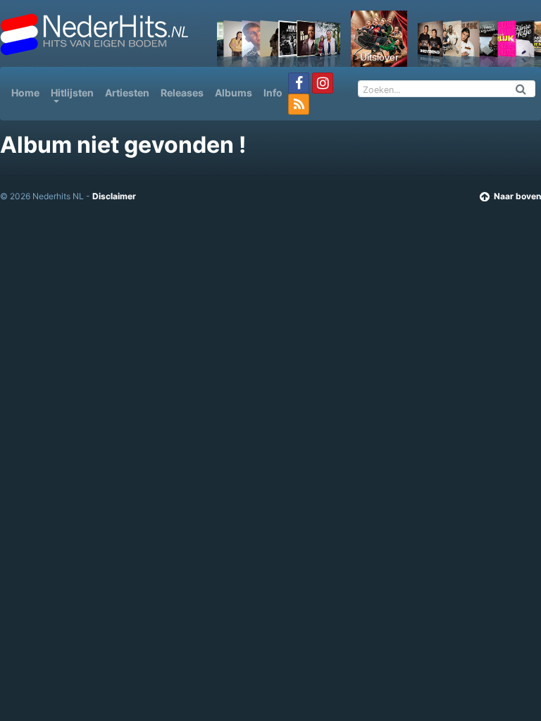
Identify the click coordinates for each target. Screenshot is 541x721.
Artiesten (127, 93)
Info (272, 93)
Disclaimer (114, 196)
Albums (233, 93)
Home (28, 92)
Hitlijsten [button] (72, 93)
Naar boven (517, 196)
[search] (521, 88)
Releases (182, 93)
